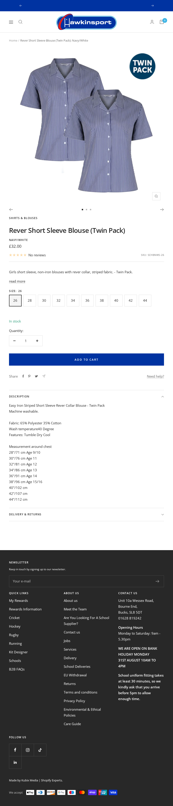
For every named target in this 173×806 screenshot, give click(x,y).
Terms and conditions (80, 692)
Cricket (14, 617)
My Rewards (18, 600)
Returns (70, 683)
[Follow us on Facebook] (15, 750)
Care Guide (72, 724)
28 (30, 300)
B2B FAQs (17, 669)
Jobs (67, 640)
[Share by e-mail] (43, 376)
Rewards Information (25, 609)
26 (15, 300)
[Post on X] (36, 376)
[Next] (162, 209)
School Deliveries (77, 666)
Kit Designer (18, 652)
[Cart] (161, 22)
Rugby (14, 635)
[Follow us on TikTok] (40, 750)
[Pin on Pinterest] (29, 376)
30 (44, 300)
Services (70, 649)
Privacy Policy (74, 701)
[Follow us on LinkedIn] (15, 762)
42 (131, 300)
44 (145, 300)
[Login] (152, 22)
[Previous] (11, 209)
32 (59, 300)
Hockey (14, 626)
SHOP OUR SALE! (87, 6)
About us (70, 600)
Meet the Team (75, 609)
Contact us (72, 632)
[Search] (20, 22)
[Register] (157, 581)
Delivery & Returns (25, 514)
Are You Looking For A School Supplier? (86, 620)
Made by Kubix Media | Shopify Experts (35, 780)
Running (15, 643)
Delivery (70, 658)
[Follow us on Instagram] (27, 750)
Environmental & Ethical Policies (82, 712)
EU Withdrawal (75, 675)
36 (87, 300)
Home (13, 40)
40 (116, 300)
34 (73, 300)
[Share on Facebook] (23, 376)
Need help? (155, 376)
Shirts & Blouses (23, 218)
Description (19, 396)
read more (17, 281)
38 (102, 300)
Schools (15, 660)
